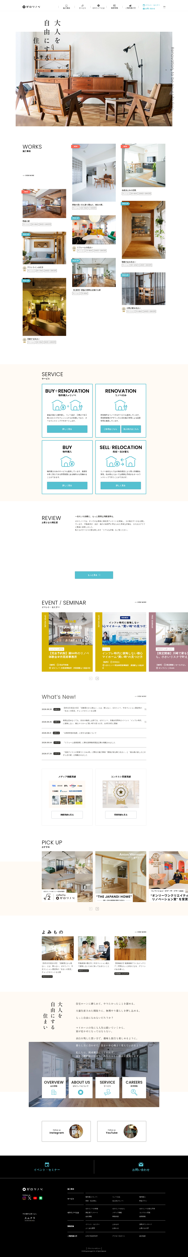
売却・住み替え (91, 1201)
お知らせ (115, 1228)
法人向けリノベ (117, 1201)
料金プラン (143, 1201)
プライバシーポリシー (94, 1248)
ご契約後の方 (130, 8)
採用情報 (142, 1216)
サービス (82, 8)
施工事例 (66, 8)
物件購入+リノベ (91, 1197)
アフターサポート (118, 1236)
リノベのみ (116, 1197)
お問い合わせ (150, 8)
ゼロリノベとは (98, 8)
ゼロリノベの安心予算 (147, 1208)
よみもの (115, 1224)
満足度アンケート (92, 1212)
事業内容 (115, 1216)
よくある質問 (90, 1228)
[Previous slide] (90, 678)
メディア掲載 (117, 1212)
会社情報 (89, 1216)
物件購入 (142, 1197)
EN (164, 7)
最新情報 (114, 8)
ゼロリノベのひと (118, 1208)
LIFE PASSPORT (92, 1236)
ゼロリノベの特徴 (92, 1208)
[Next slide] (97, 678)
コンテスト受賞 (144, 1212)
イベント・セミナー (152, 5)
